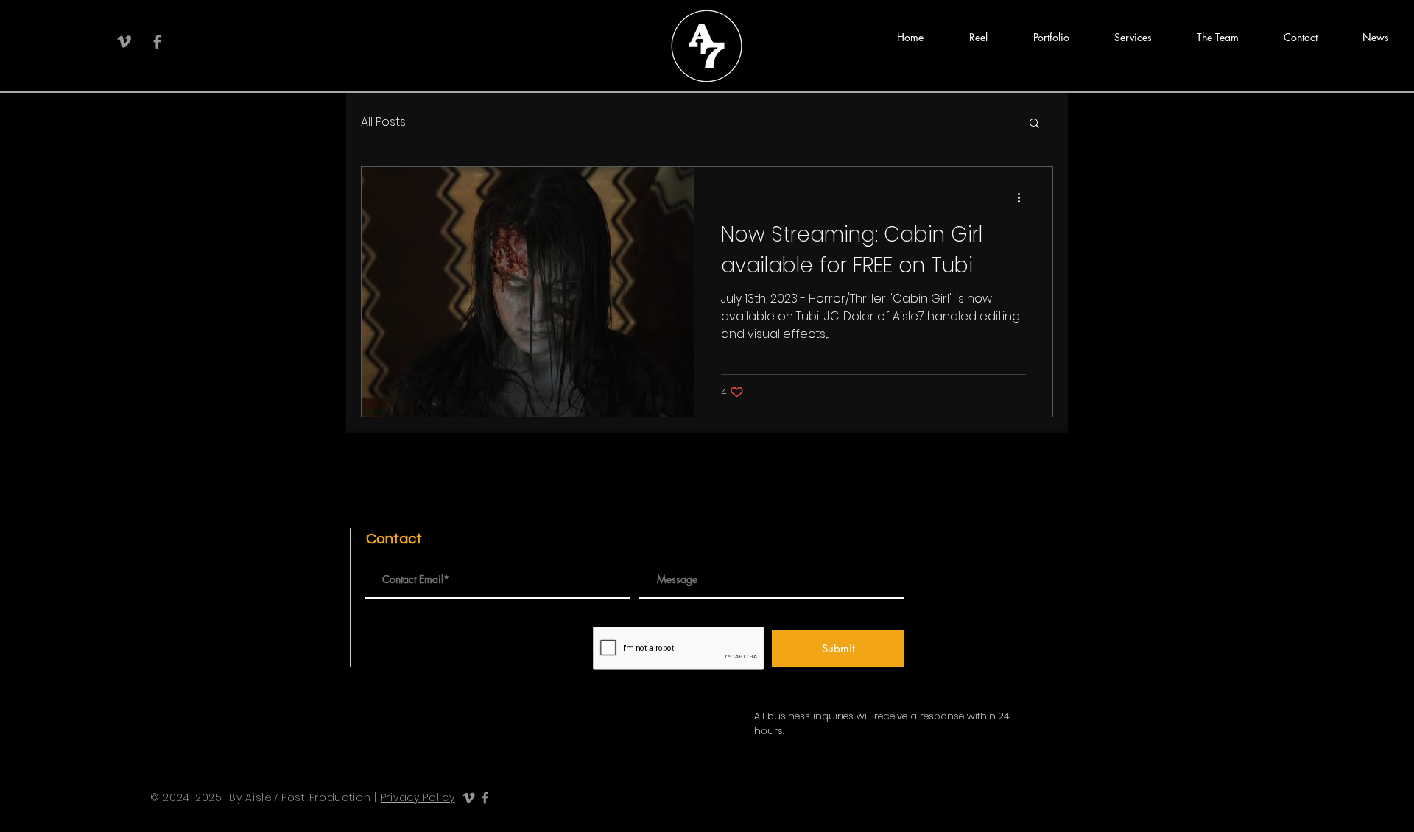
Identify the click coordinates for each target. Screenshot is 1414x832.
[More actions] (1024, 197)
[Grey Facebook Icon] (157, 41)
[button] (978, 37)
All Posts (383, 122)
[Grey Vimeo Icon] (124, 41)
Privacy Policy (418, 797)
